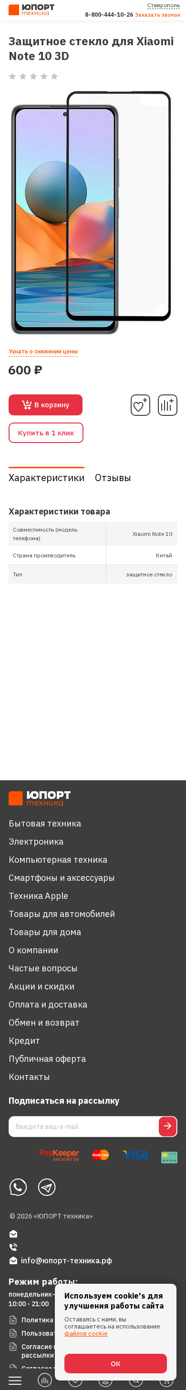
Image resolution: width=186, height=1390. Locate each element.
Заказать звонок (157, 14)
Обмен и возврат (44, 1022)
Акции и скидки (41, 986)
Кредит (24, 1040)
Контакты (29, 1076)
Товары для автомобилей (62, 913)
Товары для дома (45, 932)
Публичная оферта (47, 1058)
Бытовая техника (45, 823)
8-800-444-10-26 (109, 14)
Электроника (36, 841)
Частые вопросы (43, 968)
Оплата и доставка (48, 1004)
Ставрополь (163, 5)
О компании (33, 950)
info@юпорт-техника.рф (66, 1260)
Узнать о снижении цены (43, 351)
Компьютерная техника (58, 859)
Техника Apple (38, 895)
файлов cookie (86, 1334)
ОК (116, 1363)
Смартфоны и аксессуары (62, 877)
